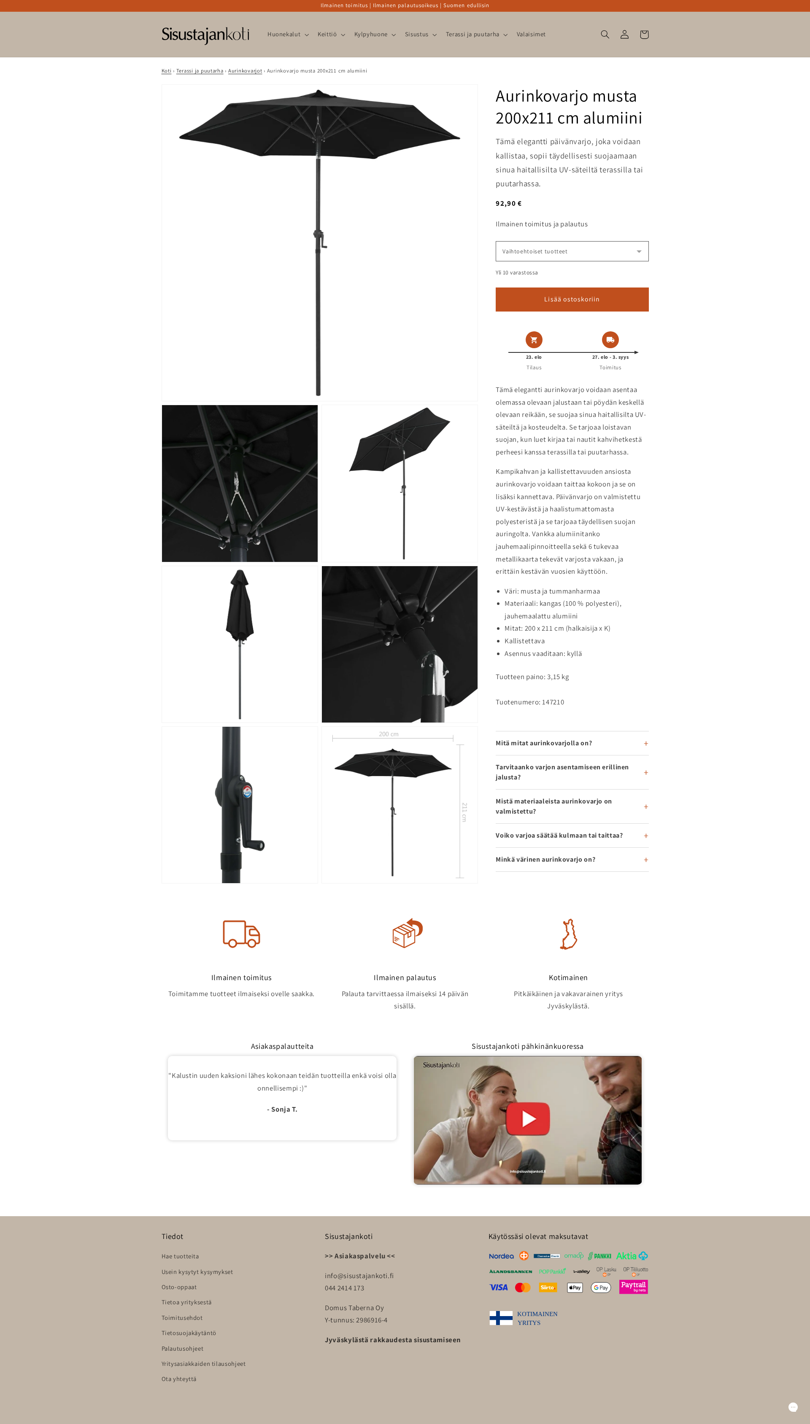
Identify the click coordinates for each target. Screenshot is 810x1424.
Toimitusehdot (182, 1318)
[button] (287, 34)
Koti (167, 70)
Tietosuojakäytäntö (189, 1333)
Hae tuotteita (180, 1256)
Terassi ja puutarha (200, 70)
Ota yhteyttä (179, 1379)
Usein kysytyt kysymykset (197, 1272)
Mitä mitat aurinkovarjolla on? (544, 743)
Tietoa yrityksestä (187, 1302)
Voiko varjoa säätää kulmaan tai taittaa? (559, 835)
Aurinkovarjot (245, 70)
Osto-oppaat (179, 1287)
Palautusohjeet (183, 1348)
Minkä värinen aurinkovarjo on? (545, 859)
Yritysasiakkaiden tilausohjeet (204, 1364)
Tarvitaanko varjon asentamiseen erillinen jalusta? (562, 772)
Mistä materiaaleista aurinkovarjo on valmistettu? (554, 806)
